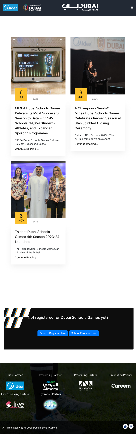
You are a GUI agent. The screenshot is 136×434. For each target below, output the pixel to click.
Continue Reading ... (27, 148)
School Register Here (84, 333)
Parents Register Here (52, 333)
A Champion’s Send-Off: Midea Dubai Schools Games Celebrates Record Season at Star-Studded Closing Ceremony (98, 118)
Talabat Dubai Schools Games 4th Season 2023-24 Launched (37, 237)
